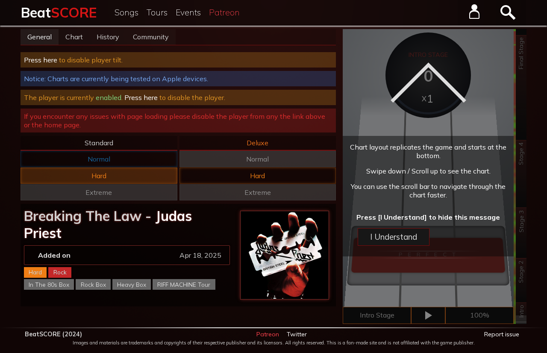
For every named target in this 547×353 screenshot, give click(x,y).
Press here (40, 60)
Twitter (297, 334)
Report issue (501, 334)
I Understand (393, 237)
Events (188, 12)
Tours (157, 12)
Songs (126, 12)
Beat (59, 12)
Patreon (224, 12)
